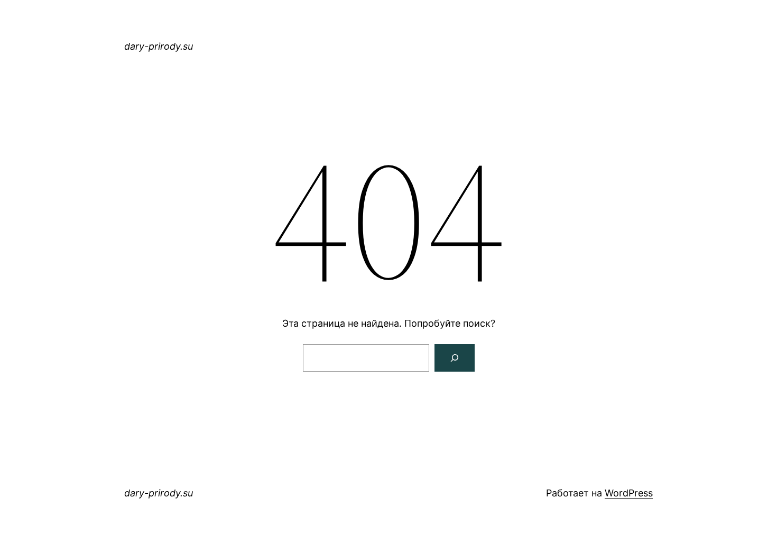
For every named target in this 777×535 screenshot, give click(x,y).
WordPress (629, 493)
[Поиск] (454, 358)
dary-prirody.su (158, 46)
